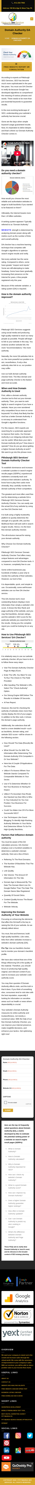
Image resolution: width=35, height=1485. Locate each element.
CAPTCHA (7, 1097)
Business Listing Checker (11, 1392)
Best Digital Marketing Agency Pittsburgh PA (13, 1415)
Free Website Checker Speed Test (14, 1389)
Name (10, 1062)
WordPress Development (11, 1407)
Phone (10, 1079)
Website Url (12, 1088)
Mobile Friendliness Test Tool (13, 1410)
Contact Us (5, 1382)
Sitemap (4, 1423)
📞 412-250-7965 (18, 3)
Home (7, 38)
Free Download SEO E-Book (12, 1396)
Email (10, 1071)
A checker (7, 245)
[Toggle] (6, 1149)
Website (6, 230)
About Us (5, 1378)
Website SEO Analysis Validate (13, 1385)
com (19, 671)
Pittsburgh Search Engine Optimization (16, 1419)
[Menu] (31, 18)
